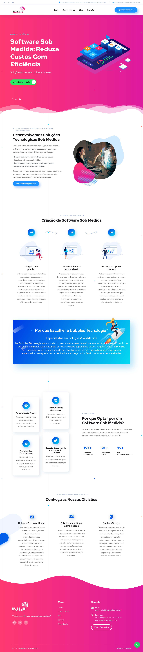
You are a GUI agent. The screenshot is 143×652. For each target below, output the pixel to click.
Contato (90, 10)
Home (55, 10)
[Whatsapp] (137, 645)
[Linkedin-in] (13, 2)
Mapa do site (63, 624)
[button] (101, 627)
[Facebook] (14, 622)
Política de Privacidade (123, 648)
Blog (81, 10)
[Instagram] (8, 2)
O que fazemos (68, 10)
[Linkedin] (26, 622)
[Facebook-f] (4, 2)
